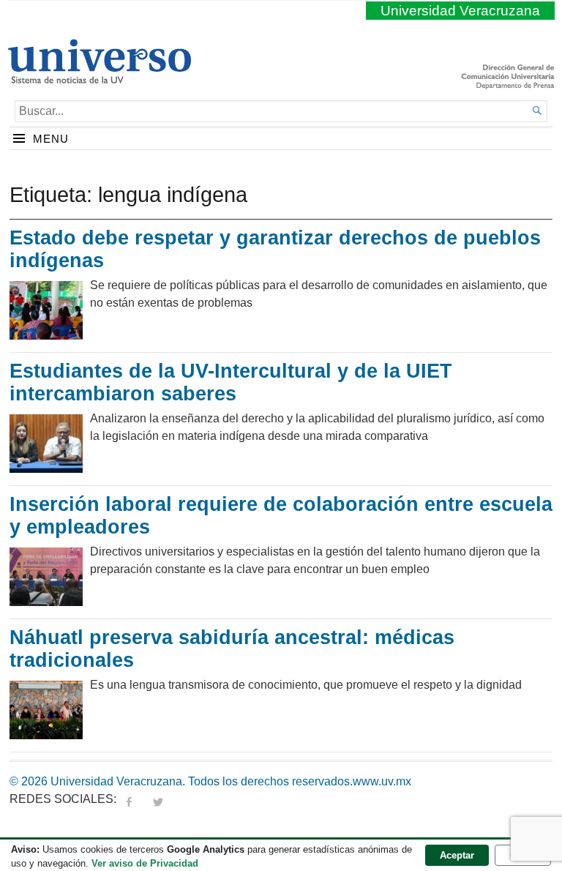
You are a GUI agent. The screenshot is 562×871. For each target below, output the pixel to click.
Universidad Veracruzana (460, 10)
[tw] (158, 799)
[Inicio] (99, 78)
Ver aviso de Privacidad (144, 863)
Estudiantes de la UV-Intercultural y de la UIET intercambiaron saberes (231, 382)
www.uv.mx (382, 781)
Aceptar (457, 855)
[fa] (128, 799)
